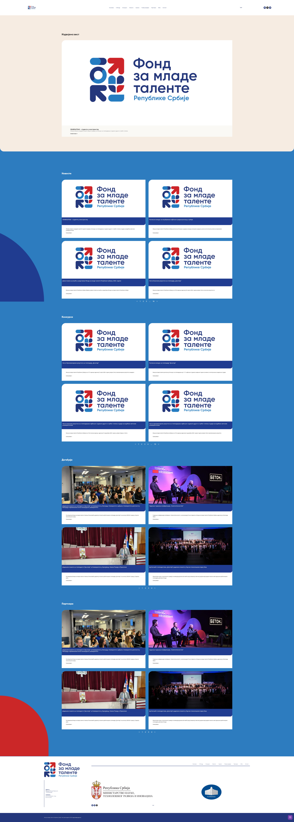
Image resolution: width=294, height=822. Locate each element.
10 (155, 444)
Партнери (153, 7)
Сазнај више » (69, 232)
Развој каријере (145, 7)
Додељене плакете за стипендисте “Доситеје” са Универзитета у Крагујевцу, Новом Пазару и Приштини (94, 567)
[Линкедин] (270, 8)
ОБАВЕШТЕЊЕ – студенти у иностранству (84, 129)
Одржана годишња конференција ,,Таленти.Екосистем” (166, 506)
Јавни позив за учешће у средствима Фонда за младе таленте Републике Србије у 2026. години (91, 281)
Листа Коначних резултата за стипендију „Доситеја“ (165, 281)
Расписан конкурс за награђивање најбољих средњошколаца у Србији (171, 219)
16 (154, 301)
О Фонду (118, 7)
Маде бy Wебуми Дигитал (76, 817)
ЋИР (241, 7)
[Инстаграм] (267, 8)
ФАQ (159, 7)
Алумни (137, 7)
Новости (131, 7)
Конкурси (124, 7)
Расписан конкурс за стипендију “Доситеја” (162, 363)
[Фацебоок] (265, 8)
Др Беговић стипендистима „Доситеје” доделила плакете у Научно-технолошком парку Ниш (178, 567)
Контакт (165, 7)
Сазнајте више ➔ (73, 133)
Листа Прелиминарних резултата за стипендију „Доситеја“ (80, 363)
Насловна (111, 7)
